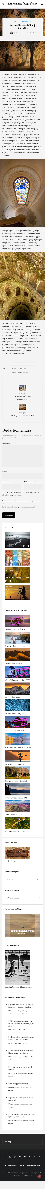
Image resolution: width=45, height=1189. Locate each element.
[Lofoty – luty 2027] (22, 689)
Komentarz (6, 443)
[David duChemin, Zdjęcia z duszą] (22, 968)
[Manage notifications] (39, 1176)
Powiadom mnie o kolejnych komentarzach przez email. (21, 501)
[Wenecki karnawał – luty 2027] (22, 672)
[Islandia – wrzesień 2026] (22, 621)
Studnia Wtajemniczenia (20, 372)
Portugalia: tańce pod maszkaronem (23, 396)
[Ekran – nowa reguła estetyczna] (22, 925)
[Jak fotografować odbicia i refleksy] (22, 558)
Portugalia (29, 364)
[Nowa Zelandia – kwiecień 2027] (22, 739)
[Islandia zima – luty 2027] (22, 705)
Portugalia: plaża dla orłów (22, 414)
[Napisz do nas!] (22, 853)
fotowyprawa (17, 364)
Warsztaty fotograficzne (22, 21)
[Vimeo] (24, 1156)
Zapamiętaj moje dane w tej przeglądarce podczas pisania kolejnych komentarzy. (20, 493)
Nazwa (5, 471)
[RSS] (29, 1156)
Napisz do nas (11, 1165)
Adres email (6, 482)
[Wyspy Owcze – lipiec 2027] (22, 789)
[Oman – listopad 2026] (22, 655)
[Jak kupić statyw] (22, 593)
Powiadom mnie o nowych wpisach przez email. (18, 507)
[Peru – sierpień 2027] (22, 806)
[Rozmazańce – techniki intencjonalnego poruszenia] (22, 575)
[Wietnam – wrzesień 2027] (22, 823)
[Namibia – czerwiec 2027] (22, 756)
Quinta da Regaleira (19, 368)
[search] (37, 879)
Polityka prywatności (30, 1165)
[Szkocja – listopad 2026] (22, 638)
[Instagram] (14, 1156)
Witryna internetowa (31, 482)
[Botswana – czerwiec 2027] (22, 773)
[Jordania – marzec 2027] (22, 722)
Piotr (15, 33)
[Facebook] (5, 1156)
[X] (9, 1156)
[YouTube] (19, 1156)
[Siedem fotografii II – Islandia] (22, 540)
